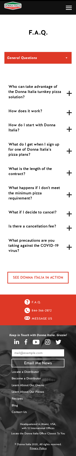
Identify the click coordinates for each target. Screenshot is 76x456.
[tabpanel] (38, 172)
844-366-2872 (42, 310)
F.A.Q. (36, 302)
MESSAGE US (42, 318)
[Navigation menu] (69, 8)
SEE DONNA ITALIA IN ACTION (38, 277)
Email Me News (38, 363)
